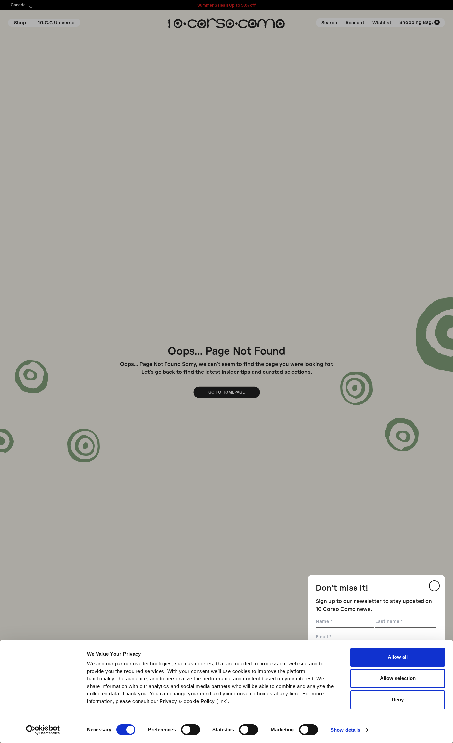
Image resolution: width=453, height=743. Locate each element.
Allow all (398, 657)
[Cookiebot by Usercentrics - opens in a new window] (43, 730)
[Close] (434, 585)
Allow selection (398, 678)
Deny (398, 699)
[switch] (190, 729)
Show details (345, 730)
